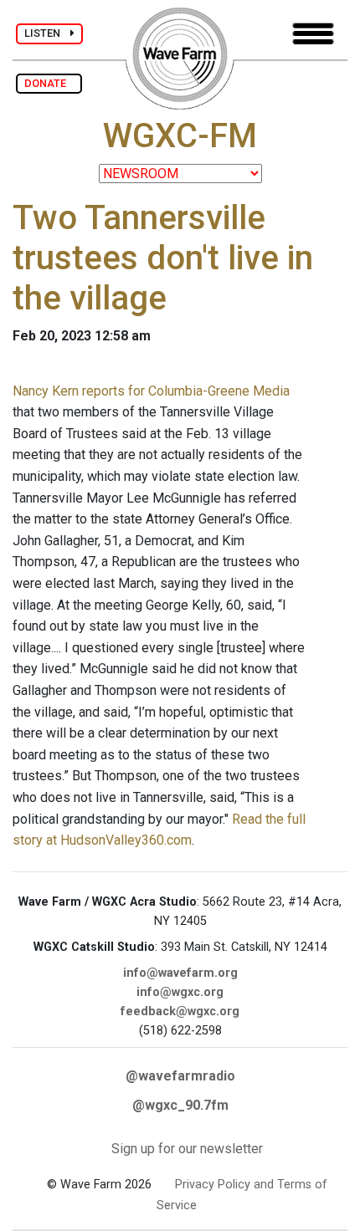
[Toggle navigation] (313, 34)
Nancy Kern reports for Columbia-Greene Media (151, 391)
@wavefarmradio (180, 1076)
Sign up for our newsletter (187, 1149)
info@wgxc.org (180, 992)
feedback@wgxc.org (180, 1011)
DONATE (49, 83)
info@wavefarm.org (180, 973)
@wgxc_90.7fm (180, 1105)
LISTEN (47, 33)
